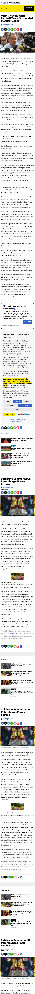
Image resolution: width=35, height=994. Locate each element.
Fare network (8, 260)
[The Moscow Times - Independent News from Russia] (11, 2)
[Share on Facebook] (2, 29)
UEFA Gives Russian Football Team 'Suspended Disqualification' (17, 18)
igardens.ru (13, 633)
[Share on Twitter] (5, 29)
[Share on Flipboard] (17, 29)
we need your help (12, 375)
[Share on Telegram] (8, 29)
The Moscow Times (8, 24)
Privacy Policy (17, 325)
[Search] (30, 3)
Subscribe (27, 322)
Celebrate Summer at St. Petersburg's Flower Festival (16, 481)
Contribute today (29, 8)
